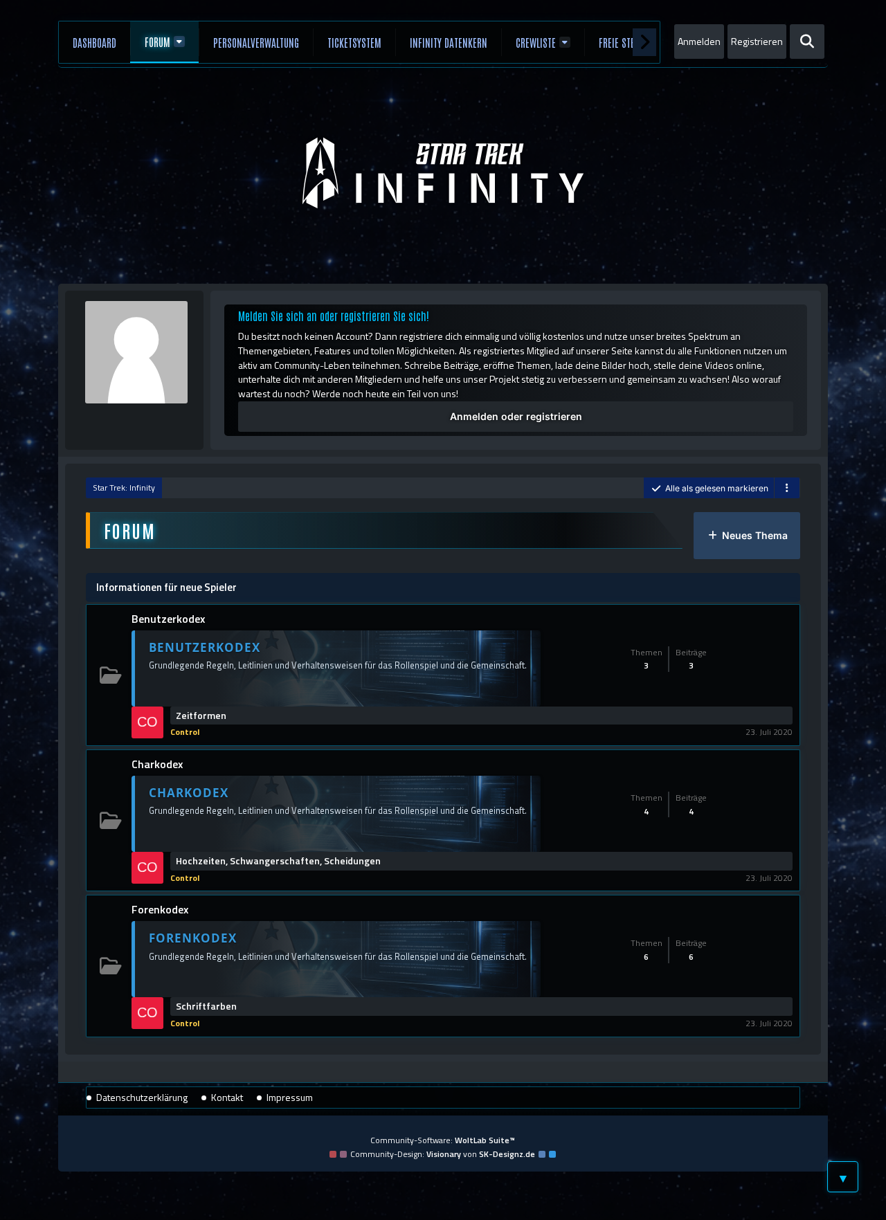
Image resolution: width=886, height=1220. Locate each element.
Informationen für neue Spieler (166, 587)
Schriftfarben (206, 1006)
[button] (787, 488)
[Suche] (807, 41)
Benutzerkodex (168, 618)
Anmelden (699, 41)
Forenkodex (160, 909)
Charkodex (157, 764)
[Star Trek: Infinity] (443, 173)
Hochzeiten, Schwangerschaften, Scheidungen (278, 861)
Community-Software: (442, 1140)
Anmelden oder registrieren (516, 416)
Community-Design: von (442, 1153)
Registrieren (757, 41)
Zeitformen (201, 715)
